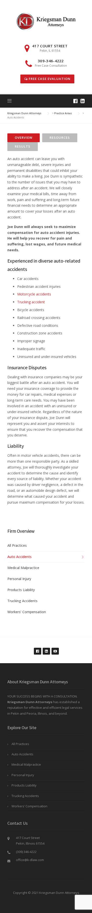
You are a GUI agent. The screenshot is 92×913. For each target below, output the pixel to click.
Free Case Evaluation (49, 78)
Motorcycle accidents (34, 294)
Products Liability (21, 589)
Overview (23, 137)
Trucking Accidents (22, 600)
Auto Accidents (19, 556)
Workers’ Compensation (26, 611)
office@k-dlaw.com (30, 860)
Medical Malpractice (23, 567)
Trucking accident (31, 302)
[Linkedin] (82, 101)
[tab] (23, 137)
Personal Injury (19, 578)
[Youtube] (55, 648)
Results (22, 146)
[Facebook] (75, 101)
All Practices (17, 545)
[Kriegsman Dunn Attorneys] (46, 21)
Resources (60, 137)
